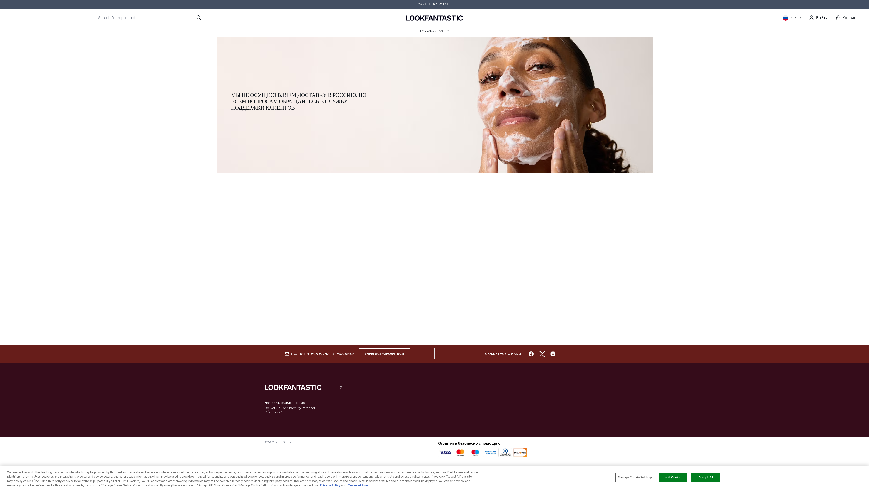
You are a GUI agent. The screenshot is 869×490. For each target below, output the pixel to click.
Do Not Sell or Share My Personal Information (290, 410)
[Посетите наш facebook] (531, 353)
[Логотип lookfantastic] (434, 18)
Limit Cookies (673, 477)
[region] (434, 478)
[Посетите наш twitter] (542, 353)
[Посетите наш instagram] (553, 353)
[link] (818, 17)
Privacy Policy (330, 485)
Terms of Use (358, 485)
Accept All (705, 477)
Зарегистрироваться (384, 354)
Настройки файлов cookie (285, 403)
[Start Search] (199, 18)
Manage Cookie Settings (635, 477)
